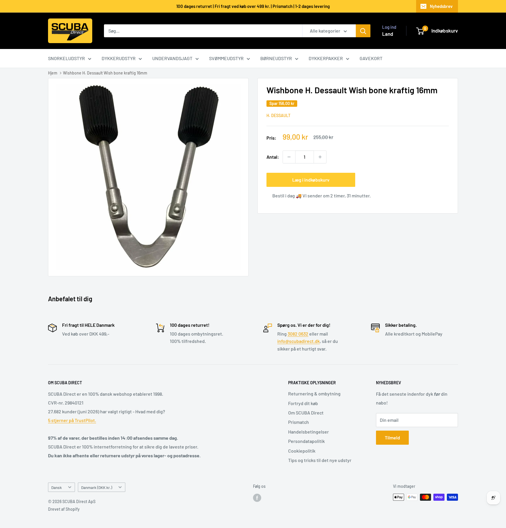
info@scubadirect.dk (298, 341)
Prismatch (298, 422)
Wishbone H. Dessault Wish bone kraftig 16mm (105, 72)
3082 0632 (298, 333)
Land (387, 34)
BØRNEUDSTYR (276, 58)
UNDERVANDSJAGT (172, 58)
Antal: (272, 157)
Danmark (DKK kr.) (96, 487)
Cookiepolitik (301, 450)
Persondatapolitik (306, 441)
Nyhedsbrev (441, 6)
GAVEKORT (371, 58)
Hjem (52, 72)
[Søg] (363, 30)
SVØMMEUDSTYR (226, 58)
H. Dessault (278, 115)
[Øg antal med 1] (320, 157)
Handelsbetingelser (308, 431)
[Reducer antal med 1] (289, 157)
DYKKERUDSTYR (119, 58)
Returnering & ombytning (314, 393)
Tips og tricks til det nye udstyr (319, 460)
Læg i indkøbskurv (310, 179)
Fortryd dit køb (303, 403)
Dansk (56, 487)
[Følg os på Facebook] (257, 498)
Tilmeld (392, 437)
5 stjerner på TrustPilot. (72, 420)
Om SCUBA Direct (306, 412)
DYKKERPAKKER (326, 58)
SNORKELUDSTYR (66, 58)
